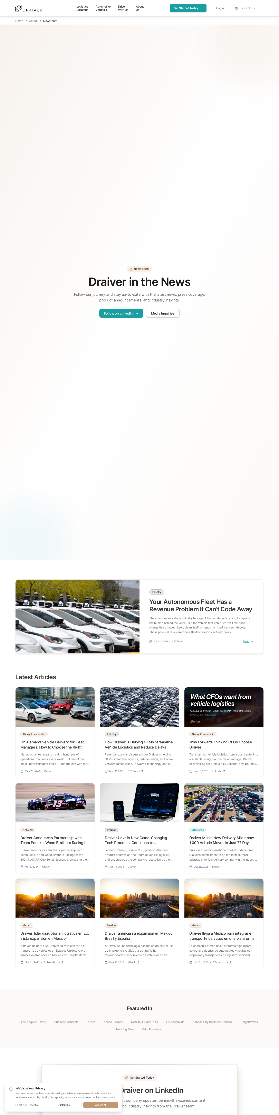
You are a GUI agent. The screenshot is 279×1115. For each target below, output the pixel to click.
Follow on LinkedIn (118, 313)
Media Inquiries (162, 313)
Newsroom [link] (50, 20)
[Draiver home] (28, 8)
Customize (64, 1104)
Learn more (108, 1097)
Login (219, 8)
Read (246, 641)
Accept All (101, 1104)
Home (19, 20)
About (33, 20)
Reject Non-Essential (26, 1104)
